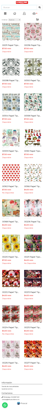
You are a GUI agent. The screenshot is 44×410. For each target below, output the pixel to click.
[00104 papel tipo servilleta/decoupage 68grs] (11, 102)
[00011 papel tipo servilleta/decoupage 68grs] (11, 32)
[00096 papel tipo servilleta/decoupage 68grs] (33, 32)
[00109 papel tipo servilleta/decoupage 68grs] (11, 137)
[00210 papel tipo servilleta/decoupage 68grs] (11, 243)
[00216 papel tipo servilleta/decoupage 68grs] (11, 349)
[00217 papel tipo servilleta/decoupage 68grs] (33, 349)
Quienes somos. (7, 389)
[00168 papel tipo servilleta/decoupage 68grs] (11, 208)
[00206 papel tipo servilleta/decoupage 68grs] (33, 208)
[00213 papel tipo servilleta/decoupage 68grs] (33, 279)
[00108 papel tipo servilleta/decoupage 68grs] (33, 102)
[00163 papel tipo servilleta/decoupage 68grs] (11, 173)
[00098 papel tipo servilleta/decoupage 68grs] (11, 67)
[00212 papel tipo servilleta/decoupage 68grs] (11, 279)
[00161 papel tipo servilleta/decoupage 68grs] (33, 137)
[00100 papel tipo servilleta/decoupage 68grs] (33, 67)
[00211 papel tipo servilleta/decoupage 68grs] (33, 243)
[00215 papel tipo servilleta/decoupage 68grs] (33, 314)
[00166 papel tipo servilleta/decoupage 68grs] (33, 173)
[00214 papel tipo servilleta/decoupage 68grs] (11, 314)
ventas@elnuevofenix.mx (10, 399)
